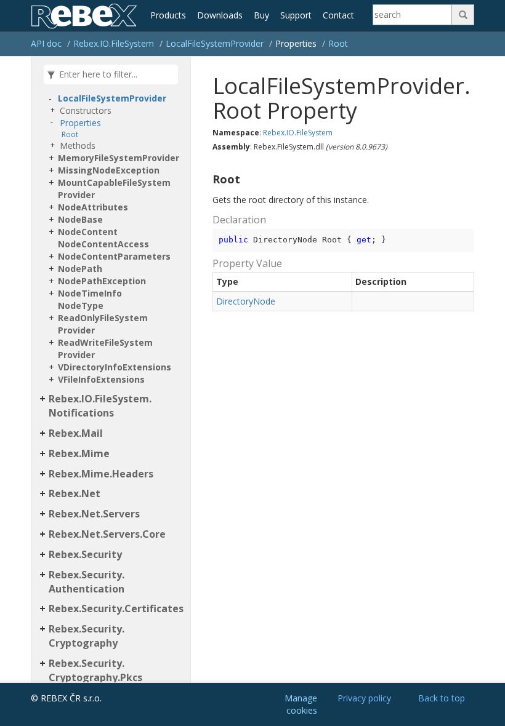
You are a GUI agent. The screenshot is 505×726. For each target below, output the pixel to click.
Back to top (441, 698)
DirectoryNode (245, 301)
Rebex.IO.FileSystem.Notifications (100, 406)
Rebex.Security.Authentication (86, 582)
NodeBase (80, 219)
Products (168, 15)
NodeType (80, 305)
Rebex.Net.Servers (94, 514)
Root (338, 43)
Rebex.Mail (76, 433)
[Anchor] (207, 180)
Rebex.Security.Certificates (116, 608)
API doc (46, 43)
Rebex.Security (85, 554)
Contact (338, 15)
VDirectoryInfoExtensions (114, 367)
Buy (261, 15)
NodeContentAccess (103, 244)
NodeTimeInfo (90, 293)
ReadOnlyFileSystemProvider (103, 324)
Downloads (220, 15)
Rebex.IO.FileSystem (113, 43)
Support (296, 15)
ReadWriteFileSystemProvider (105, 349)
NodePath (80, 268)
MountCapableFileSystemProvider (114, 189)
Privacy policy (364, 698)
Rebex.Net (74, 493)
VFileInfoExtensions (101, 379)
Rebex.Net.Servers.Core (107, 534)
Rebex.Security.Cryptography (86, 636)
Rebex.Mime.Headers (101, 474)
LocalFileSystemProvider (215, 43)
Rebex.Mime (79, 453)
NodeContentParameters (114, 256)
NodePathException (102, 281)
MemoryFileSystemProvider (118, 158)
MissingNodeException (109, 170)
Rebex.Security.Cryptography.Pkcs (95, 670)
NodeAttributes (93, 207)
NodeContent (88, 231)
